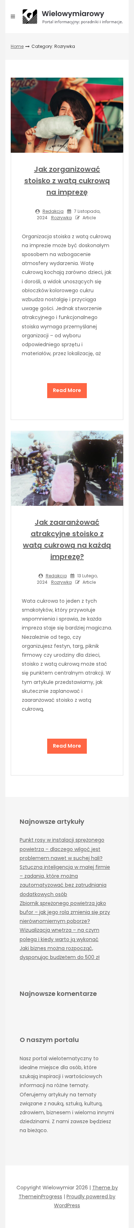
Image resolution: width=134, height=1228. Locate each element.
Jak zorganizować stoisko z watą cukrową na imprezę (67, 180)
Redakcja (53, 211)
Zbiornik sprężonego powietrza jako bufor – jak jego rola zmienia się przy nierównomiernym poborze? (65, 912)
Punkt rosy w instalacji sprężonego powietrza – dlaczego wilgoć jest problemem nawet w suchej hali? (62, 848)
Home (17, 46)
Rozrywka (61, 218)
